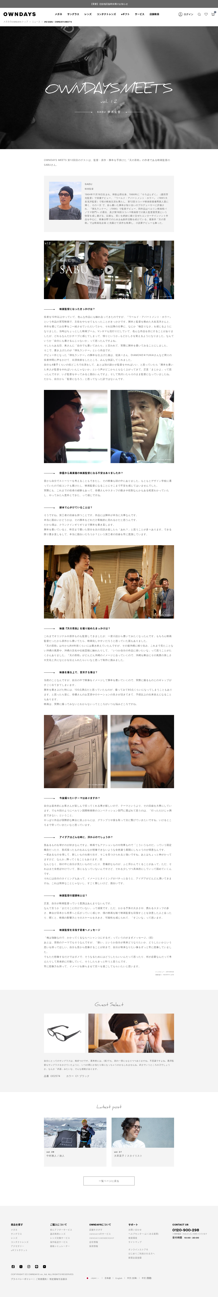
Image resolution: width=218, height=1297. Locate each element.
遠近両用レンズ (58, 1234)
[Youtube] (44, 1266)
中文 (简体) (132, 1278)
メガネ (14, 1230)
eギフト (125, 14)
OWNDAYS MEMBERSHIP (101, 1238)
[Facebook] (13, 1266)
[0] (213, 14)
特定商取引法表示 (58, 1279)
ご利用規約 (41, 1279)
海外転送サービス (59, 1242)
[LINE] (36, 1266)
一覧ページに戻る (109, 1180)
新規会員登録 (135, 1258)
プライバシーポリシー (22, 1279)
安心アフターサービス (61, 1230)
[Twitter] (21, 1266)
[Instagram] (29, 1266)
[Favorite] (206, 14)
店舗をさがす (96, 1230)
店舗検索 (154, 14)
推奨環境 (132, 1238)
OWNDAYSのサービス (100, 1234)
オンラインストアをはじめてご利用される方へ (141, 1252)
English (118, 1278)
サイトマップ (135, 1242)
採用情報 (93, 1246)
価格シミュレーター (60, 1246)
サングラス (16, 1234)
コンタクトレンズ (106, 14)
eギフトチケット (19, 1250)
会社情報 (93, 1242)
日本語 (108, 1278)
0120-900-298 (185, 1230)
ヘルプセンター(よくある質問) (143, 1234)
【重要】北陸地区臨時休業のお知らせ (109, 4)
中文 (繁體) (147, 1278)
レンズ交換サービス (60, 1238)
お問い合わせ (135, 1230)
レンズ (14, 1238)
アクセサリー (17, 1246)
